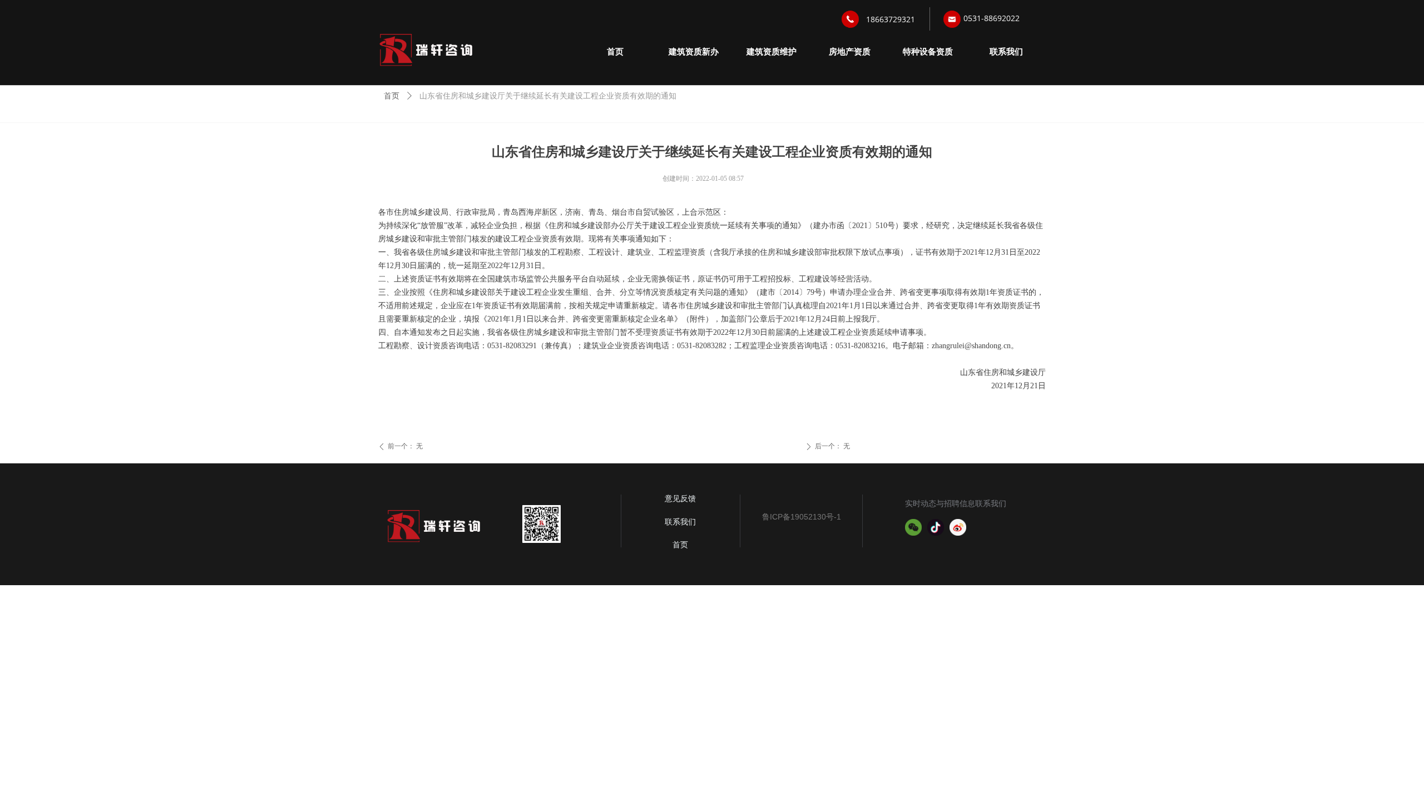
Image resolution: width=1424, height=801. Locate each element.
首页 (391, 96)
